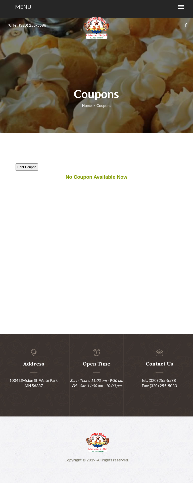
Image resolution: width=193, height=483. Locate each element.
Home (87, 105)
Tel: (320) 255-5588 (29, 25)
